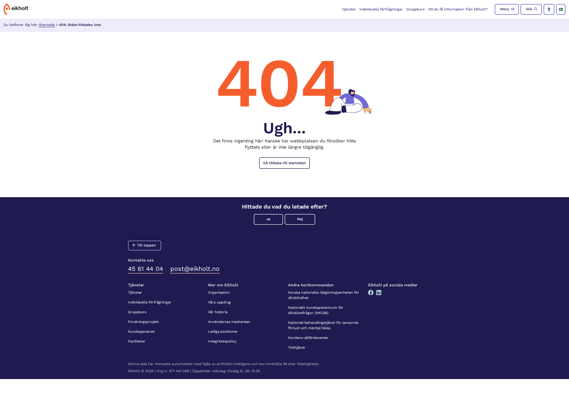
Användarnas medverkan (229, 322)
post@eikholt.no (195, 268)
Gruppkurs (415, 9)
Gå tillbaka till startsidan (284, 163)
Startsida (46, 25)
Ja (268, 219)
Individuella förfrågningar (381, 9)
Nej (300, 219)
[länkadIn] (378, 292)
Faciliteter (136, 341)
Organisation (219, 292)
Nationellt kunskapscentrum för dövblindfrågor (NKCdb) (315, 310)
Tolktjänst (296, 347)
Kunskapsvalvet (141, 331)
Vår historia (218, 312)
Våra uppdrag (219, 302)
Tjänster (349, 9)
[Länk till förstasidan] (16, 9)
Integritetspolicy (222, 341)
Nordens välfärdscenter (308, 338)
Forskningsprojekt (143, 322)
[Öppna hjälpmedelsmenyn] (549, 9)
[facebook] (370, 292)
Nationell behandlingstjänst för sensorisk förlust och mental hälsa (323, 325)
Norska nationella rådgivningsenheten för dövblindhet (323, 295)
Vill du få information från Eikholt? (458, 9)
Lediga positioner (223, 331)
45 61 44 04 (145, 268)
